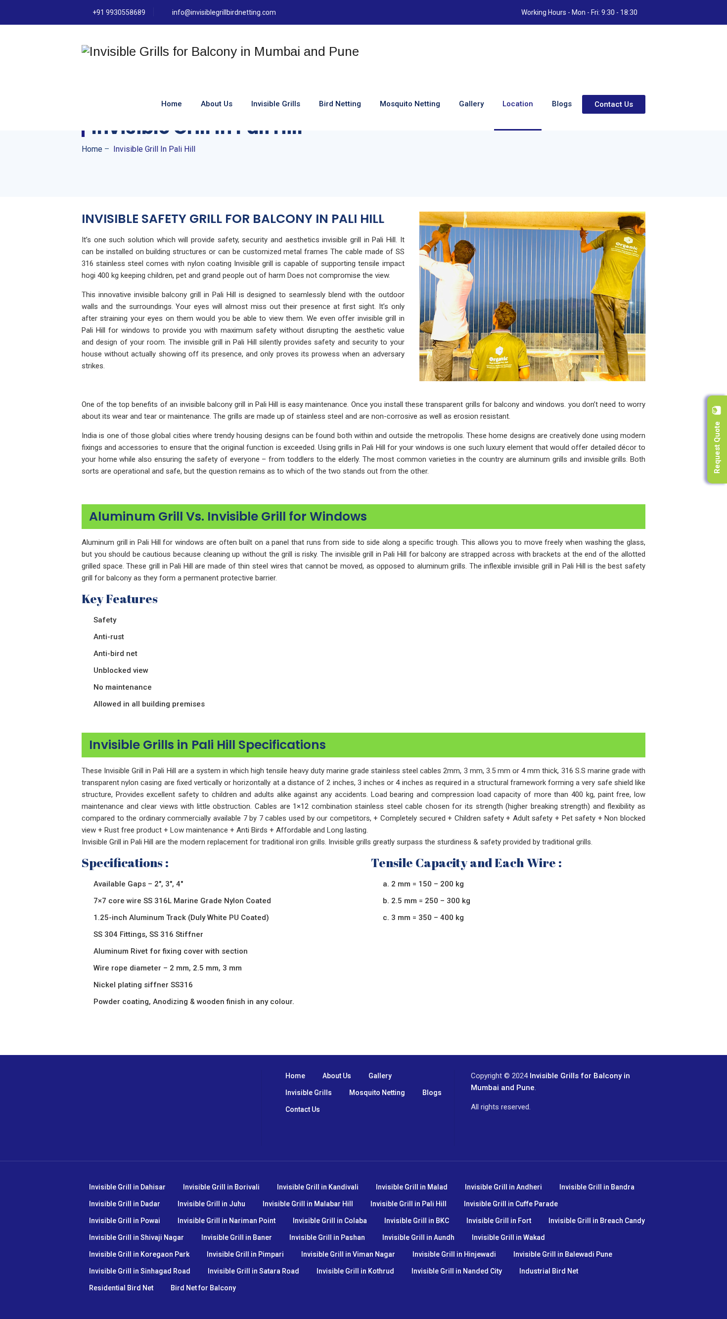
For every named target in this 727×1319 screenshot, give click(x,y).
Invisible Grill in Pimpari (245, 1254)
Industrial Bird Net (548, 1271)
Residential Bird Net (121, 1288)
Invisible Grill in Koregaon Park (139, 1254)
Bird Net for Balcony (203, 1288)
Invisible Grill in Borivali (221, 1187)
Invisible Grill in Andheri (503, 1187)
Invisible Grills (275, 103)
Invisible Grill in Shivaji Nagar (136, 1237)
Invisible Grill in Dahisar (127, 1187)
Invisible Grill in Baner (236, 1237)
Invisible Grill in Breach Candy (596, 1221)
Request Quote (717, 444)
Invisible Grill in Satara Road (253, 1271)
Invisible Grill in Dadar (124, 1204)
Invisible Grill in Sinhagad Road (139, 1271)
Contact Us (613, 104)
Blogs (562, 103)
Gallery (471, 103)
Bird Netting (340, 103)
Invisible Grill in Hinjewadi (454, 1254)
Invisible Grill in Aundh (418, 1237)
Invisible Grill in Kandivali (318, 1187)
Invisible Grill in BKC (416, 1221)
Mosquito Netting (410, 103)
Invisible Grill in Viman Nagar (348, 1254)
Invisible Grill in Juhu (211, 1204)
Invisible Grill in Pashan (327, 1237)
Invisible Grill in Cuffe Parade (511, 1204)
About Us (216, 103)
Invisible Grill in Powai (124, 1221)
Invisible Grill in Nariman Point (226, 1221)
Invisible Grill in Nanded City (456, 1271)
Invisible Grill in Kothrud (355, 1271)
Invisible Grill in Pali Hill (408, 1204)
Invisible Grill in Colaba (330, 1221)
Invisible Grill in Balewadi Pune (562, 1254)
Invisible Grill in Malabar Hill (308, 1204)
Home (171, 103)
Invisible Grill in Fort (498, 1221)
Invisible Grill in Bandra (597, 1187)
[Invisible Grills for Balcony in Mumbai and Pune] (220, 51)
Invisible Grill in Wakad (508, 1237)
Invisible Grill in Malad (412, 1187)
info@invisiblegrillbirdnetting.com (224, 12)
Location (517, 103)
